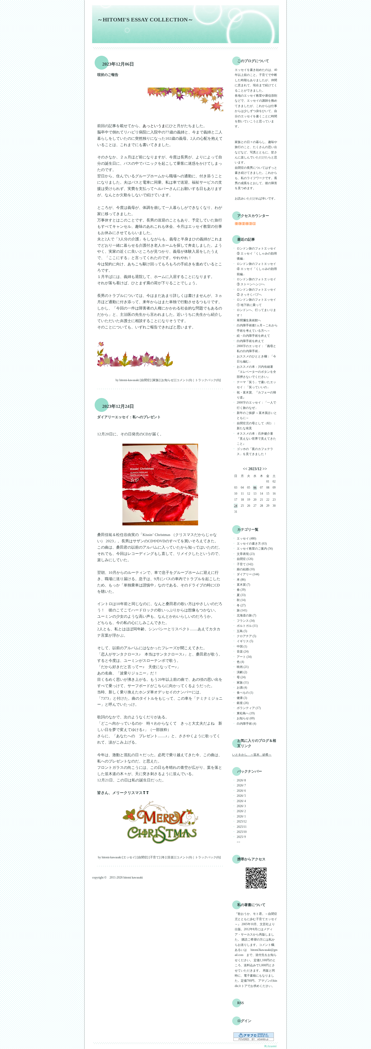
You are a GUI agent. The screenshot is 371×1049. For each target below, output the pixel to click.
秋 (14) (241, 600)
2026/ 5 (241, 796)
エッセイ (129, 857)
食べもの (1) (245, 692)
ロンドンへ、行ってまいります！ (256, 312)
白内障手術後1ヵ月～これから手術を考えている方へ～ (257, 328)
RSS (240, 1003)
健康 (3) (242, 698)
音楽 (171, 857)
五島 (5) (242, 631)
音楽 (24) (243, 651)
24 (235, 505)
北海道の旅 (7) (246, 615)
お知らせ (168, 380)
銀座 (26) (243, 703)
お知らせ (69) (246, 718)
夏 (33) (241, 595)
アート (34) (244, 657)
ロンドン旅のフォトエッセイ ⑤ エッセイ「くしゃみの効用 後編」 (257, 254)
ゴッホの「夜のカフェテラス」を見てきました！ (255, 451)
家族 (156, 380)
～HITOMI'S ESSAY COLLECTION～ (145, 19)
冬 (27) (241, 605)
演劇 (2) (242, 672)
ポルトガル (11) (247, 626)
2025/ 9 (241, 837)
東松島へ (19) (246, 713)
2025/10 (242, 832)
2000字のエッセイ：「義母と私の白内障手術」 (256, 348)
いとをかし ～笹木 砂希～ (252, 754)
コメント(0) (184, 380)
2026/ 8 (241, 780)
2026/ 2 (241, 811)
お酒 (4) (242, 687)
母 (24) (241, 677)
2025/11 (242, 827)
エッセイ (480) (246, 538)
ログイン (244, 1021)
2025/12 (242, 821)
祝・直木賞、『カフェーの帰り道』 (256, 395)
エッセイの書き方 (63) (252, 543)
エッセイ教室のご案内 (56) (255, 548)
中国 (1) (242, 646)
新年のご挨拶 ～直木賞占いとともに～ (257, 415)
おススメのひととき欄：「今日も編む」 (256, 359)
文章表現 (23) (246, 554)
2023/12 (254, 469)
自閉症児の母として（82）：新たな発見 (256, 425)
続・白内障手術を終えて (253, 335)
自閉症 (145, 380)
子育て (154, 857)
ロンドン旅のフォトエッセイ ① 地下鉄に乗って (256, 302)
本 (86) (241, 579)
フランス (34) (246, 620)
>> (264, 469)
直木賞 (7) (243, 584)
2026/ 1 (241, 816)
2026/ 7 (241, 785)
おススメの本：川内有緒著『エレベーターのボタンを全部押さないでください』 (256, 372)
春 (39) (241, 589)
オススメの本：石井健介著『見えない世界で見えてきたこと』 (256, 439)
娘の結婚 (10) (246, 569)
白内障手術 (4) (246, 723)
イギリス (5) (245, 641)
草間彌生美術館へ (249, 320)
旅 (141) (242, 610)
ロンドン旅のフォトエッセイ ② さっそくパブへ (256, 292)
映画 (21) (243, 667)
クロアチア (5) (246, 636)
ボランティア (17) (249, 708)
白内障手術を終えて (250, 341)
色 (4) (240, 662)
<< (245, 469)
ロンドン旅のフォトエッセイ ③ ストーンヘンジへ (256, 281)
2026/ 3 (241, 806)
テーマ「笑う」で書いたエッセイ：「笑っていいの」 (256, 384)
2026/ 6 (241, 790)
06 (254, 487)
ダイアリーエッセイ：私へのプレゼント (129, 417)
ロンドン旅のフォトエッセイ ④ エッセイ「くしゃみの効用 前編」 (257, 269)
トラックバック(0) (207, 380)
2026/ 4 (241, 801)
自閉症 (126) (245, 559)
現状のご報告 (107, 75)
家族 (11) (243, 682)
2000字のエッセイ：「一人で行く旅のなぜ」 (256, 405)
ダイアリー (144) (248, 574)
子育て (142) (245, 564)
